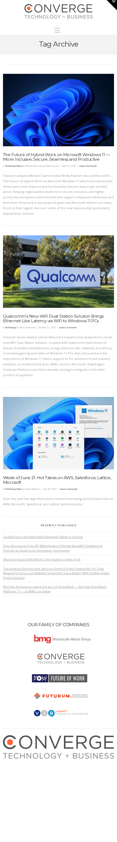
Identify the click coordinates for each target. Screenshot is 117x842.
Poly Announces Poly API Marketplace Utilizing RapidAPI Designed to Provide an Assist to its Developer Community (53, 548)
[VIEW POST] (58, 110)
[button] (58, 29)
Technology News (13, 166)
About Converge (20, 761)
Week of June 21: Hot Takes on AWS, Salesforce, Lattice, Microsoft (57, 480)
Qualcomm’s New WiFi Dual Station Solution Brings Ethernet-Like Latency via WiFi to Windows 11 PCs (53, 318)
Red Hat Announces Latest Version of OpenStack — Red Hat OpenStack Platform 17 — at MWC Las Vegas (54, 589)
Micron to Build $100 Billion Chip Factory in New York (42, 559)
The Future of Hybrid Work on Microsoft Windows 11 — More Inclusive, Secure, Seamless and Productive (56, 157)
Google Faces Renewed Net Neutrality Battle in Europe (43, 537)
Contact (13, 788)
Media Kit (14, 767)
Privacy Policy (18, 778)
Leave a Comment (88, 166)
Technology (10, 327)
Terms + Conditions (22, 772)
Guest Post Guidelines (24, 783)
